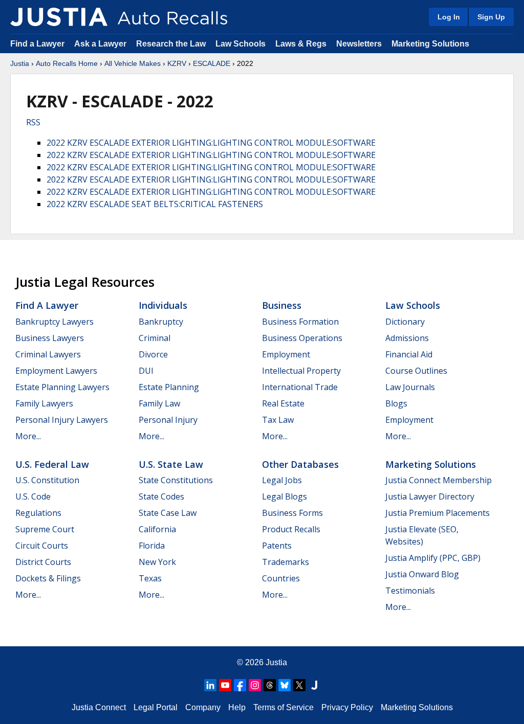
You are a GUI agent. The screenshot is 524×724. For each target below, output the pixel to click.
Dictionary (405, 321)
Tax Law (278, 419)
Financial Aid (408, 354)
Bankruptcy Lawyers (54, 321)
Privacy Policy (347, 707)
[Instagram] (255, 685)
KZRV (176, 63)
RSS (33, 122)
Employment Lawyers (56, 370)
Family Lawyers (44, 403)
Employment (286, 354)
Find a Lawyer (37, 43)
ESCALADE (211, 63)
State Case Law (167, 512)
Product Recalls (291, 529)
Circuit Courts (41, 545)
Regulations (38, 512)
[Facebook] (240, 685)
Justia (19, 63)
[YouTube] (225, 685)
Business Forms (292, 512)
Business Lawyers (49, 338)
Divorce (153, 354)
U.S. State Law (171, 464)
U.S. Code (33, 496)
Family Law (159, 403)
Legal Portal (156, 707)
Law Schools (240, 43)
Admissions (407, 338)
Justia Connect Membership (438, 480)
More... (28, 436)
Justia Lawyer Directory (429, 496)
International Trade (300, 387)
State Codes (161, 496)
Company (203, 707)
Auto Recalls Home (67, 63)
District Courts (43, 562)
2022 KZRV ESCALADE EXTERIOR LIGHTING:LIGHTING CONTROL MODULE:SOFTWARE (211, 142)
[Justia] (58, 17)
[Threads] (270, 685)
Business (281, 305)
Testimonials (410, 590)
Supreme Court (44, 529)
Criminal (154, 338)
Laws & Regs (300, 43)
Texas (150, 578)
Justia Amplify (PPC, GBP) (433, 557)
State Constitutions (176, 480)
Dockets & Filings (48, 578)
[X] (299, 685)
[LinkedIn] (210, 685)
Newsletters (359, 43)
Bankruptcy (161, 321)
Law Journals (410, 387)
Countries (281, 578)
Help (237, 707)
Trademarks (285, 562)
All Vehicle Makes (132, 63)
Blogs (396, 403)
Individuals (163, 305)
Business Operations (302, 338)
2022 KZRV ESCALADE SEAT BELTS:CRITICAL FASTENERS (155, 204)
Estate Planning (169, 387)
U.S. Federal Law (52, 464)
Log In (449, 17)
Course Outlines (416, 370)
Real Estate (283, 403)
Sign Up (491, 17)
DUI (146, 370)
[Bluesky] (284, 685)
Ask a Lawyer (101, 43)
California (157, 529)
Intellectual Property (301, 370)
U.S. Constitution (47, 480)
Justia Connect (99, 707)
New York (157, 562)
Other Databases (300, 464)
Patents (277, 545)
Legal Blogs (284, 496)
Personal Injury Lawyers (61, 419)
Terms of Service (283, 707)
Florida (152, 545)
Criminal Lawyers (48, 354)
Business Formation (300, 321)
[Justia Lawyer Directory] (314, 685)
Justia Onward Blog (422, 574)
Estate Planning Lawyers (62, 387)
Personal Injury (168, 419)
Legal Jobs (282, 480)
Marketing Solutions (430, 43)
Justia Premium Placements (437, 512)
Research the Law (171, 43)
